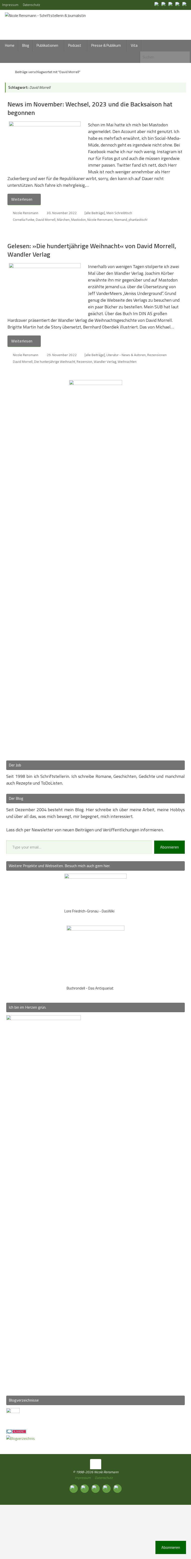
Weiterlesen (22, 199)
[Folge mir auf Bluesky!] (164, 4)
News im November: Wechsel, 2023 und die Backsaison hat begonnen (89, 108)
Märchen (63, 219)
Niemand (120, 219)
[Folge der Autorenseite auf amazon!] (178, 4)
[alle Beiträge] (95, 212)
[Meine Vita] (157, 4)
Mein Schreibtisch (119, 212)
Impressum (10, 4)
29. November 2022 (62, 354)
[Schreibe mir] (185, 4)
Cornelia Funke (23, 219)
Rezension (84, 361)
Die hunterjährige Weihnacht (54, 361)
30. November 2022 (62, 212)
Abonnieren (169, 847)
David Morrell (45, 219)
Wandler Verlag (105, 361)
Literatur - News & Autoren (126, 354)
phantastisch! (138, 219)
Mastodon (78, 219)
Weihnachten (127, 361)
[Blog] (20, 1438)
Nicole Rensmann (25, 212)
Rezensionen (157, 354)
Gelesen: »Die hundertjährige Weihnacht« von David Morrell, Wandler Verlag (91, 250)
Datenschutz (31, 4)
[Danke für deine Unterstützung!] (171, 4)
